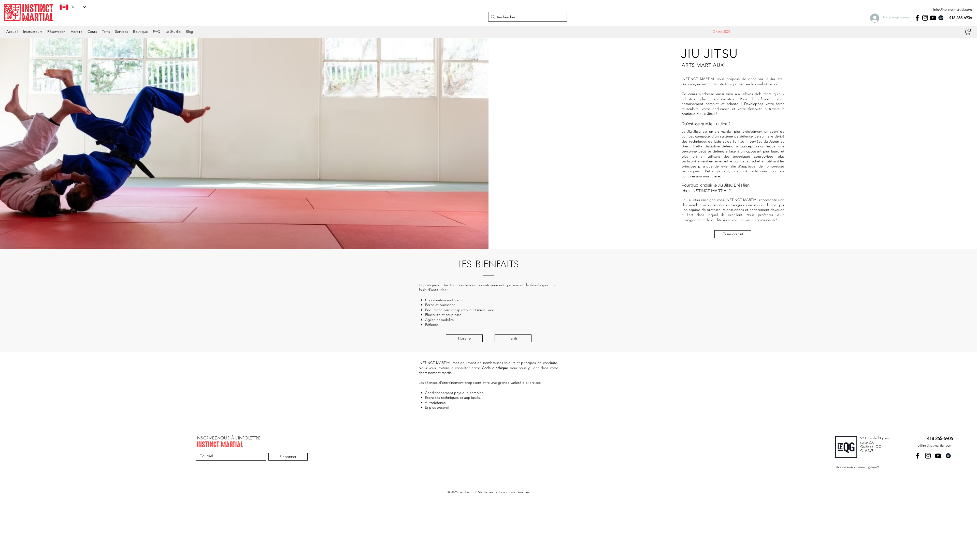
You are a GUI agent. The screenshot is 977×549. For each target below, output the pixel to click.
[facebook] (917, 18)
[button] (76, 31)
